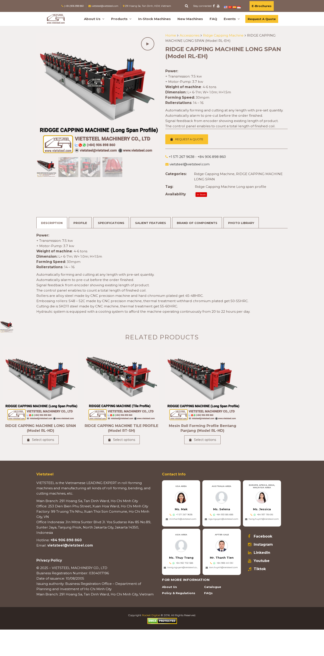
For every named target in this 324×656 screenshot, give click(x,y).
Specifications (111, 223)
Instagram (263, 545)
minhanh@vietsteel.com (182, 518)
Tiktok (260, 569)
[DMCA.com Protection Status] (162, 620)
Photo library (241, 223)
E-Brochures (262, 6)
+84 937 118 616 (265, 514)
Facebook (263, 536)
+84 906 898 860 (66, 540)
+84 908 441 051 (225, 563)
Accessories (189, 35)
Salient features (150, 223)
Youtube (262, 561)
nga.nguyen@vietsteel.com (223, 518)
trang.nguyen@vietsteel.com (183, 567)
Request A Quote (262, 19)
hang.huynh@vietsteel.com (264, 518)
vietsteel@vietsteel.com (70, 545)
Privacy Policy (49, 560)
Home (170, 35)
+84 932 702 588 (184, 563)
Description (52, 223)
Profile (80, 223)
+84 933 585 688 (224, 514)
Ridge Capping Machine (223, 35)
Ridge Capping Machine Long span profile (230, 187)
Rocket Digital (151, 615)
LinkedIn (262, 553)
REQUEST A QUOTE (189, 139)
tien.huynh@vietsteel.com (223, 567)
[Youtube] (218, 6)
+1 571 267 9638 (184, 514)
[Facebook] (214, 6)
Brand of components (197, 223)
